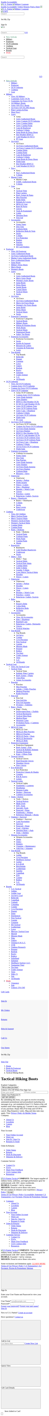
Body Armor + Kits (24, 747)
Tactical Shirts (21, 561)
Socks (18, 233)
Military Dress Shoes (19, 265)
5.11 (17, 377)
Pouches (14, 682)
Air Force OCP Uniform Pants (28, 440)
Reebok (19, 368)
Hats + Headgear (23, 487)
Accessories (15, 220)
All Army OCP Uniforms (26, 415)
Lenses (19, 779)
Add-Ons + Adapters (24, 848)
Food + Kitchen (22, 828)
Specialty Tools (22, 808)
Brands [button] (9, 887)
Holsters (19, 844)
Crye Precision (22, 640)
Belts (13, 599)
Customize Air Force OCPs (22, 101)
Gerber (19, 862)
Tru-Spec (19, 653)
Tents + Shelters (22, 833)
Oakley (19, 366)
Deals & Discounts (13, 1155)
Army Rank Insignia (24, 397)
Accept (10, 1192)
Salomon (19, 372)
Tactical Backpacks (23, 714)
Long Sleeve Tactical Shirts (27, 572)
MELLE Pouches (23, 734)
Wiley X (14, 974)
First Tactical (21, 642)
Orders (20, 7)
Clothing (9, 46)
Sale (12, 985)
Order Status (11, 1150)
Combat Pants (21, 153)
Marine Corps (16, 177)
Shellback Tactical (23, 860)
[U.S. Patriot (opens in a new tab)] (7, 4)
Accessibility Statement (33, 1195)
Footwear (10, 41)
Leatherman (21, 869)
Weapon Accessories (19, 835)
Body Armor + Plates (24, 676)
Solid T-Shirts (21, 568)
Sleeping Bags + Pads (24, 830)
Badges (19, 240)
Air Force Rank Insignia (25, 429)
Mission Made (21, 646)
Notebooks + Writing (24, 812)
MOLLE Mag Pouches (25, 732)
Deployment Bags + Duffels (27, 711)
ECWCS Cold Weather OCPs (28, 404)
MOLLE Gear (22, 204)
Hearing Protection (23, 752)
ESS (18, 875)
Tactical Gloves (17, 756)
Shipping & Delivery (14, 1157)
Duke (13, 913)
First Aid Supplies (23, 702)
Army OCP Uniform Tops (26, 406)
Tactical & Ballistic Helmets (27, 750)
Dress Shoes (21, 285)
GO (26, 32)
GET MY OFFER (8, 1097)
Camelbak (20, 873)
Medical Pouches (23, 691)
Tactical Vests (21, 191)
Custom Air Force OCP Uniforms (24, 388)
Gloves (19, 209)
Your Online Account (14, 1135)
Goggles (19, 774)
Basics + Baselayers (19, 498)
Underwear (20, 509)
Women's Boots (17, 269)
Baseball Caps (21, 622)
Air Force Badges (23, 431)
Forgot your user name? (29, 1306)
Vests (18, 590)
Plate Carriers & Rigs (19, 110)
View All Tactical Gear (20, 667)
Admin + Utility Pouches (26, 689)
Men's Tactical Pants (19, 516)
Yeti (12, 976)
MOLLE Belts (22, 741)
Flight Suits (20, 161)
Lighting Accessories (24, 794)
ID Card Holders (22, 247)
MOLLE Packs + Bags (25, 736)
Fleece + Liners (22, 485)
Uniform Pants (22, 536)
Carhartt (14, 902)
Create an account (25, 1313)
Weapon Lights (22, 790)
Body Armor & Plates (24, 195)
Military (9, 39)
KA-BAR (20, 864)
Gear (13, 92)
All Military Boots (18, 103)
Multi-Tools (20, 803)
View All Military (18, 96)
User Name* (6, 1301)
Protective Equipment (19, 743)
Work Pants (20, 539)
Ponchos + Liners (23, 494)
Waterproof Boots (23, 332)
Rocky (18, 370)
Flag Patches (21, 460)
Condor (19, 637)
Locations (10, 1122)
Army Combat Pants (24, 126)
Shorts (18, 543)
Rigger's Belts (21, 604)
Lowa (18, 364)
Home (8, 1066)
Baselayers (15, 545)
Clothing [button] (9, 512)
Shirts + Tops (16, 557)
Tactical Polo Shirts (23, 563)
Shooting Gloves (22, 763)
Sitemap (44, 1197)
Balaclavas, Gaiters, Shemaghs (28, 624)
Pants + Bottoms (17, 530)
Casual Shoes (21, 289)
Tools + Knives (17, 797)
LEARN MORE (38, 1264)
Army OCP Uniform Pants (26, 408)
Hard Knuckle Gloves (25, 761)
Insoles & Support (23, 343)
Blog (8, 1126)
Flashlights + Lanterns (25, 786)
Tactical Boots (21, 321)
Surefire (19, 871)
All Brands (20, 379)
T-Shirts (19, 175)
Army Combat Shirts (24, 123)
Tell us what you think (10, 1087)
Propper (19, 649)
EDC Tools (20, 806)
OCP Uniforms (12, 44)
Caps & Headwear (23, 128)
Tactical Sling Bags (23, 716)
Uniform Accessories (19, 451)
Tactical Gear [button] (11, 664)
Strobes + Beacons (23, 792)
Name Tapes (21, 224)
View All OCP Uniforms (21, 384)
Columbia (15, 904)
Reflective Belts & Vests (25, 231)
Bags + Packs (16, 707)
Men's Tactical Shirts (19, 518)
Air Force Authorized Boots (27, 146)
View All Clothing (18, 514)
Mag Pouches (21, 197)
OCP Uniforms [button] (12, 381)
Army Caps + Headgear (25, 411)
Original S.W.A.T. (18, 943)
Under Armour (22, 375)
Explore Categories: (9, 1085)
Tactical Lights (17, 781)
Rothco (19, 651)
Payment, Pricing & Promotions (28, 1197)
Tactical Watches (22, 628)
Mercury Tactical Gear (20, 931)
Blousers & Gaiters (23, 346)
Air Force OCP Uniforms (21, 422)
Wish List (10, 1137)
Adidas (14, 891)
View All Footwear (18, 251)
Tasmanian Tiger (17, 965)
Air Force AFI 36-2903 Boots (23, 108)
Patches (19, 242)
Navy (13, 168)
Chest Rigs (20, 678)
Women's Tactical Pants (20, 521)
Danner (19, 359)
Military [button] (9, 94)
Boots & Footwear (13, 1068)
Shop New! (15, 112)
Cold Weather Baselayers (26, 550)
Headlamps (20, 788)
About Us (10, 1120)
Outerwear (15, 476)
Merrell (14, 934)
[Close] (21, 1279)
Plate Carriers (21, 193)
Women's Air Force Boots (26, 305)
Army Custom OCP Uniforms (28, 121)
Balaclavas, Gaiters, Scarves (27, 496)
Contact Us (10, 1165)
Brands (9, 50)
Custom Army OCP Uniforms (23, 386)
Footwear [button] (10, 249)
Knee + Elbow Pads (24, 754)
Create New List (31, 1343)
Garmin (19, 644)
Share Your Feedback (14, 1170)
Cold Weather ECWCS (25, 137)
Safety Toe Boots (23, 334)
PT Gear (19, 139)
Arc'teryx (19, 635)
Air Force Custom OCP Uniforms (29, 148)
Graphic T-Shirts (22, 570)
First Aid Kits (21, 700)
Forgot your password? (10, 1306)
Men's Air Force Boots (25, 303)
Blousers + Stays (22, 473)
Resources (10, 1174)
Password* (5, 1304)
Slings (18, 839)
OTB (13, 945)
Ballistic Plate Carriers (25, 673)
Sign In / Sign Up (13, 1139)
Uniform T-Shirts (23, 130)
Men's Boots (16, 267)
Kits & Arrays (21, 777)
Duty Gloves (21, 765)
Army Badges (21, 399)
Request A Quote (13, 1142)
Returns (26, 7)
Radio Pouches (22, 693)
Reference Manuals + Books (27, 815)
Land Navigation (23, 821)
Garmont (19, 361)
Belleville (20, 357)
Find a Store (35, 7)
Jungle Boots (21, 287)
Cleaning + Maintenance (26, 846)
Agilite (18, 855)
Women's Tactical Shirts (20, 523)
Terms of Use (6, 1195)
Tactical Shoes (22, 292)
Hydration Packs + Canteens (27, 723)
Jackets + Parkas (22, 480)
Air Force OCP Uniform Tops (28, 438)
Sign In (4, 1308)
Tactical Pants (21, 534)
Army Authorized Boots (25, 119)
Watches (19, 245)
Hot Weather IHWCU (25, 135)
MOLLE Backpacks (24, 738)
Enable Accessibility (9, 2)
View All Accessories (24, 617)
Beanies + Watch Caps (25, 489)
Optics (18, 842)
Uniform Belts (21, 229)
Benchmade (21, 866)
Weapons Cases (22, 720)
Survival (19, 824)
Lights (18, 213)
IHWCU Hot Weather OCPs (27, 402)
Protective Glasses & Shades (27, 772)
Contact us (19, 1317)
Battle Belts (20, 200)
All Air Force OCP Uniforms (27, 447)
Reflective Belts (22, 608)
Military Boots (22, 323)
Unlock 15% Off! (18, 988)
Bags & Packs (21, 206)
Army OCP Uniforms (19, 390)
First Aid (19, 218)
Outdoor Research (18, 947)
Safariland (15, 958)
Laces (18, 350)
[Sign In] (24, 29)
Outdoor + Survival (19, 817)
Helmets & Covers (23, 202)
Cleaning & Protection (25, 348)
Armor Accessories (23, 680)
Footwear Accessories (19, 337)
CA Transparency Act (32, 1266)
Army (13, 114)
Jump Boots (15, 263)
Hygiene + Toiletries (24, 705)
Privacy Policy (18, 1195)
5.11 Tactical (16, 889)
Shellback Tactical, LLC (20, 963)
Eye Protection (22, 238)
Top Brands (15, 352)
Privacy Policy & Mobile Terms (23, 1113)
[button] (24, 18)
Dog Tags (20, 227)
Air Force (15, 141)
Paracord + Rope (23, 810)
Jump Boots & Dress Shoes (27, 132)
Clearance (15, 983)
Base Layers (21, 507)
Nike (13, 938)
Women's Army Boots (25, 280)
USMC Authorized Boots (26, 182)
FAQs (8, 1167)
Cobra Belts (21, 606)
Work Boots (21, 328)
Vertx (18, 658)
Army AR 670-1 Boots (20, 105)
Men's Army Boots (23, 278)
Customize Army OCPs (20, 99)
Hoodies (19, 575)
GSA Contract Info (13, 1172)
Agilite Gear (16, 893)
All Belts (19, 610)
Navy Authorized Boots (25, 173)
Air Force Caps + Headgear (27, 442)
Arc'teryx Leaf (17, 895)
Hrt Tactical (15, 925)
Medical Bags (21, 718)
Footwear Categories (19, 316)
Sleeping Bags (22, 215)
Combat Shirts (21, 150)
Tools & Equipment (24, 211)
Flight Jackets (21, 482)
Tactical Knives (22, 801)
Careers (9, 1124)
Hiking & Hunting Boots (26, 325)
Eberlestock (15, 916)
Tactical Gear (11, 48)
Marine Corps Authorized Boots (23, 258)
